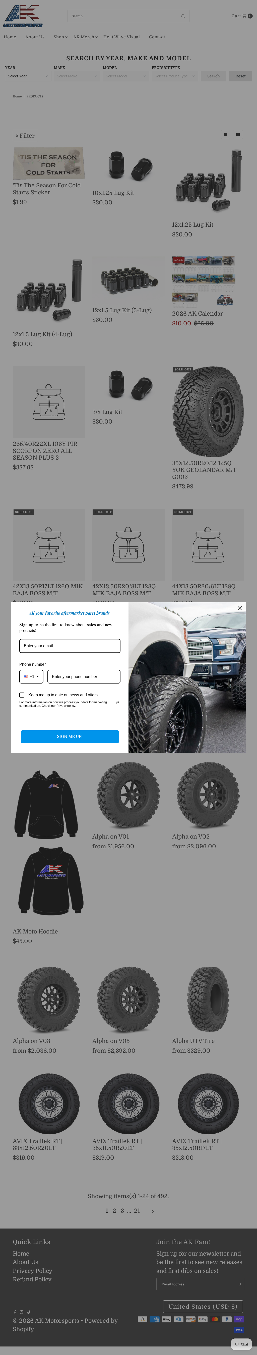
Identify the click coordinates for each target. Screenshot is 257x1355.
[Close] (240, 608)
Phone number (32, 664)
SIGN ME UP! (70, 736)
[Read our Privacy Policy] (117, 703)
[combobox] (31, 677)
